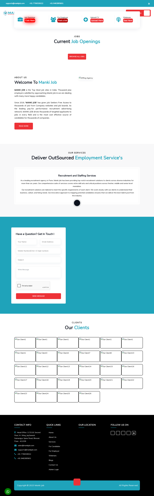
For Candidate (54, 446)
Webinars (52, 455)
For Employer (54, 451)
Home (51, 432)
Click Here (30, 20)
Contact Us (53, 465)
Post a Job (62, 20)
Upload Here (97, 20)
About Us (52, 437)
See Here (128, 20)
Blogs (51, 460)
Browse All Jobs (77, 57)
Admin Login (54, 469)
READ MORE (23, 126)
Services (52, 442)
